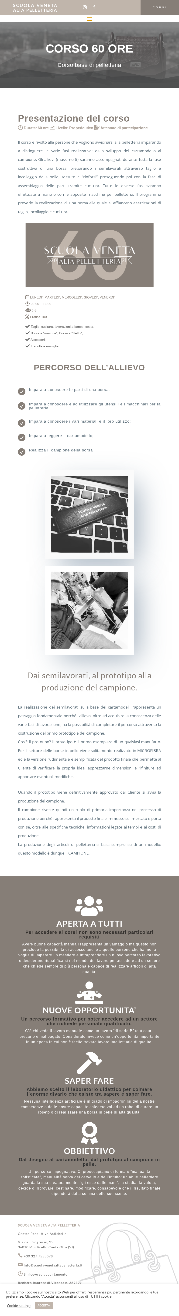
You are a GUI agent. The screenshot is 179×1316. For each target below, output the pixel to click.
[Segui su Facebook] (94, 7)
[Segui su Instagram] (85, 7)
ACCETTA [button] (44, 1305)
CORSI (160, 7)
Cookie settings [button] (19, 1305)
